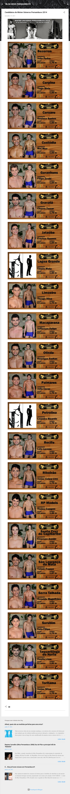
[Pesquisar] (68, 4)
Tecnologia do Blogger (36, 789)
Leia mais (61, 739)
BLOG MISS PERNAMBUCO (18, 4)
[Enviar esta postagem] (9, 707)
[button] (64, 12)
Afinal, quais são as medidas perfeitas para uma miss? (24, 724)
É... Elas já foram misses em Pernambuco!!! (20, 767)
